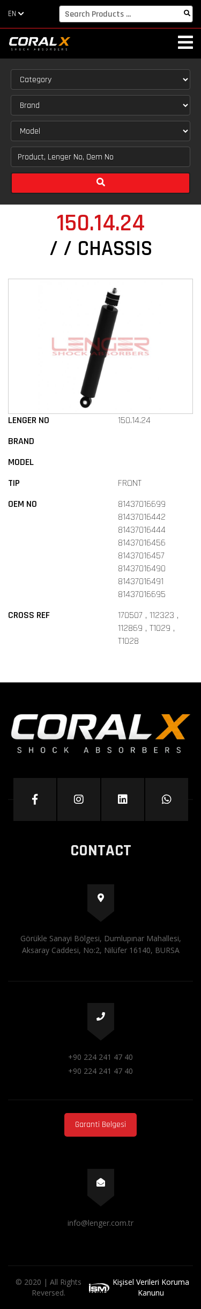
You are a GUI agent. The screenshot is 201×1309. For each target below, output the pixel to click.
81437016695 (142, 594)
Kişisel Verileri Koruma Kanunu (151, 1287)
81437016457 (141, 555)
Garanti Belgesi (100, 1124)
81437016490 (142, 568)
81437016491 (140, 581)
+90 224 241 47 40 (100, 1057)
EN (13, 14)
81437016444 (142, 529)
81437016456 (142, 542)
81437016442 (142, 517)
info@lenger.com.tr (100, 1223)
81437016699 (142, 504)
